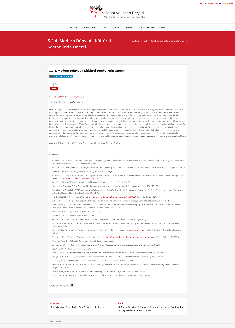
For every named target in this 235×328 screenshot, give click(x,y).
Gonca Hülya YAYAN (75, 97)
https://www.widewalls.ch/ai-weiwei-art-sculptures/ (127, 237)
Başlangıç (136, 41)
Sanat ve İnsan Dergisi (124, 12)
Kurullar (105, 27)
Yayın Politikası (89, 27)
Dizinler (117, 27)
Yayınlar (128, 27)
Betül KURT (60, 97)
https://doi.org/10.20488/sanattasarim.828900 (78, 178)
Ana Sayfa (74, 27)
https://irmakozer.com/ (135, 230)
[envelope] (72, 285)
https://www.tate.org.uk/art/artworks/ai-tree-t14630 (114, 197)
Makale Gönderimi (146, 27)
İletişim (162, 27)
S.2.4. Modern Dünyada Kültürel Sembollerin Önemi (165, 41)
